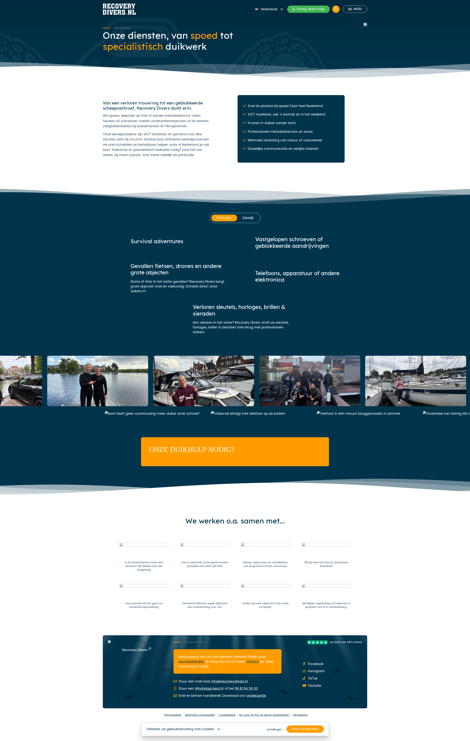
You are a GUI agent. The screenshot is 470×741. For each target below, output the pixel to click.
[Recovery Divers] (119, 9)
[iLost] (265, 596)
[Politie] (326, 596)
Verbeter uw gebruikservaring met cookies (180, 729)
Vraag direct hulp (311, 9)
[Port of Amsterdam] (144, 557)
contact (252, 661)
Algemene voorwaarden (200, 715)
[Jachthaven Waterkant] (326, 557)
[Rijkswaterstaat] (204, 557)
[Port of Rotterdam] (265, 557)
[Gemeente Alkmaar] (204, 596)
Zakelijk (248, 218)
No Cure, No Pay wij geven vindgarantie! (264, 715)
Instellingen (274, 729)
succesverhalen (191, 661)
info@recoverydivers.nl (229, 681)
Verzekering (300, 715)
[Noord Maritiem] (144, 596)
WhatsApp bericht (209, 688)
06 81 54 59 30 (246, 688)
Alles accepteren (305, 729)
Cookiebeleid (227, 715)
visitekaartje (256, 695)
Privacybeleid (172, 715)
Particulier (224, 218)
